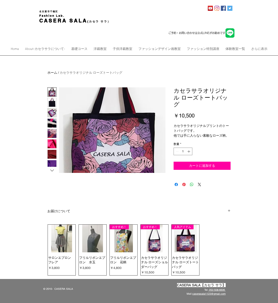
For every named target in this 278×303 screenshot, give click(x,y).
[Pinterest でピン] (184, 184)
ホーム (52, 73)
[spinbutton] (183, 151)
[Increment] (189, 151)
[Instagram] (216, 8)
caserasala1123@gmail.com (209, 293)
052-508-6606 (217, 289)
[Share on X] (199, 184)
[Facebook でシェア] (176, 184)
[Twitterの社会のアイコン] (229, 8)
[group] (139, 250)
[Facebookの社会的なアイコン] (223, 8)
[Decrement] (176, 151)
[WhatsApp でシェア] (191, 184)
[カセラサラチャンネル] (210, 8)
